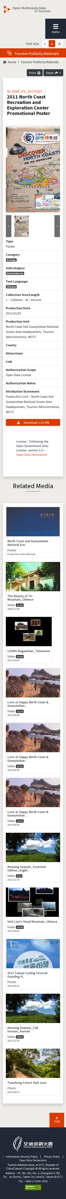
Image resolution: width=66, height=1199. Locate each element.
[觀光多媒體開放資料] (33, 9)
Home (11, 62)
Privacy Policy (52, 1156)
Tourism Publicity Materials (40, 62)
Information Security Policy (22, 1156)
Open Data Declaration (31, 454)
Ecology (11, 259)
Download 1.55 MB (36, 422)
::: (3, 1156)
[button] (45, 43)
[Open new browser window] (33, 1187)
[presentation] (8, 226)
